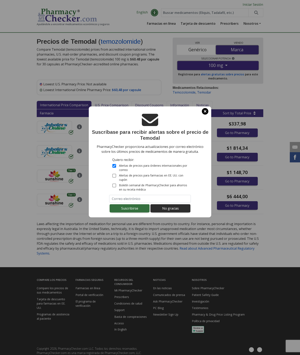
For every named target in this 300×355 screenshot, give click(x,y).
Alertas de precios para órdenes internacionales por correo (153, 168)
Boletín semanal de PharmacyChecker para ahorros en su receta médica (153, 187)
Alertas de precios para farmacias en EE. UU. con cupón (151, 178)
